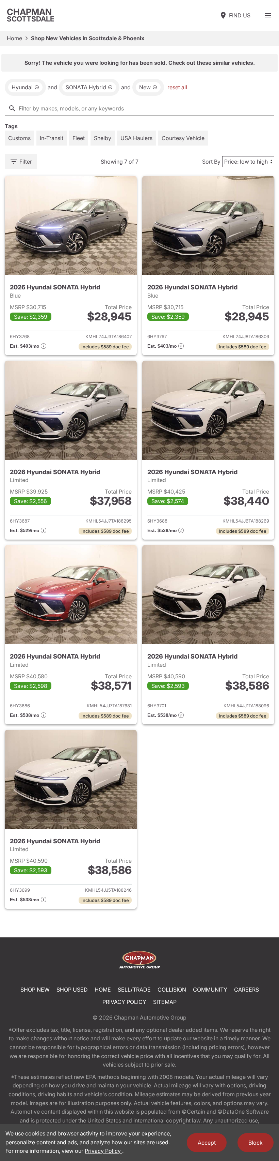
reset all (177, 87)
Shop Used (72, 989)
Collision (172, 989)
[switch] (268, 15)
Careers (246, 989)
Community (210, 989)
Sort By (211, 161)
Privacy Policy (124, 1001)
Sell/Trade (134, 989)
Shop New (35, 989)
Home (14, 38)
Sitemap (165, 1001)
